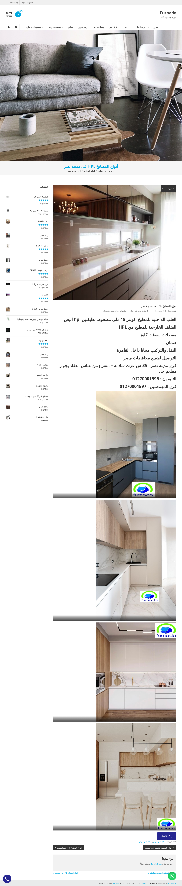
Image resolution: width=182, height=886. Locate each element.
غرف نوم (113, 27)
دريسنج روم (83, 27)
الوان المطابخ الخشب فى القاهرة (158, 847)
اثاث (126, 27)
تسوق (155, 27)
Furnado (168, 13)
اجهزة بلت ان (141, 27)
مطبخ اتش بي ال (108, 311)
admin (171, 311)
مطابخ (70, 27)
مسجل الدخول (156, 864)
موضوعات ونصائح (33, 27)
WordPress (172, 883)
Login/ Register (27, 2)
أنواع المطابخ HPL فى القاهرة (69, 847)
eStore (143, 883)
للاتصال (165, 836)
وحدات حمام (99, 27)
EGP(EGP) (14, 2)
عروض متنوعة (55, 27)
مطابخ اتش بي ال (120, 311)
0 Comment (159, 311)
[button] (172, 876)
